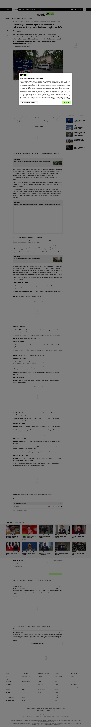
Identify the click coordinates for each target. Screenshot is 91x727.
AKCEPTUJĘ (66, 102)
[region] (45, 89)
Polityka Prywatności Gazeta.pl (59, 98)
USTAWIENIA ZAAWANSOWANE (28, 102)
